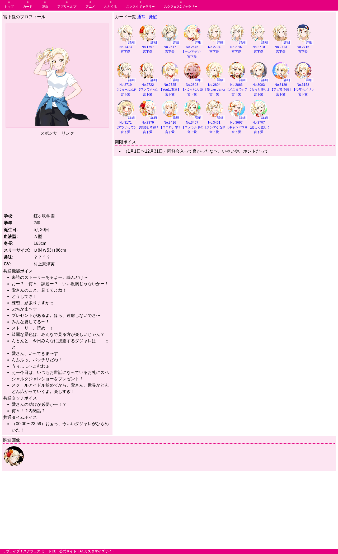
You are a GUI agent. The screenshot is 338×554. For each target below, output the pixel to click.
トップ (9, 6)
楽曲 (45, 6)
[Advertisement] (57, 173)
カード (27, 6)
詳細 (131, 42)
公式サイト (68, 551)
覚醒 (153, 17)
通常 (141, 17)
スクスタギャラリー (140, 6)
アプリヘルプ (66, 6)
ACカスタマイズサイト (97, 551)
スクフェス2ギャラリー (181, 6)
